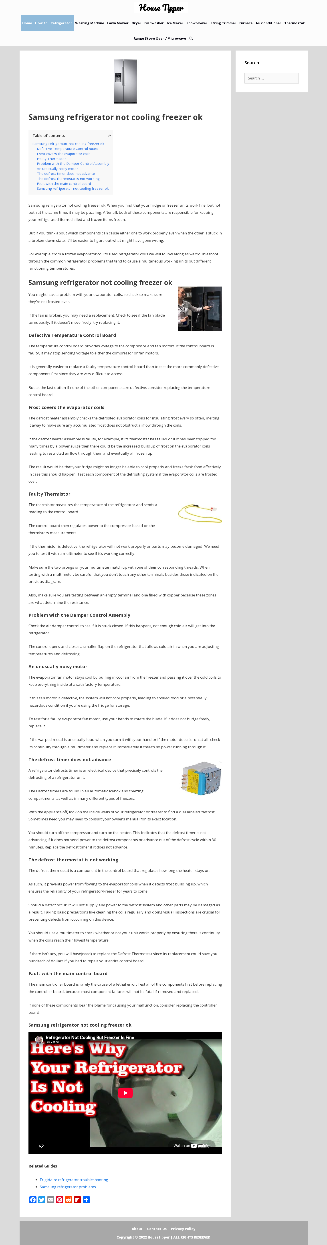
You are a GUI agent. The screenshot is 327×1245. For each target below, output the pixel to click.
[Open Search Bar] (191, 38)
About (137, 1229)
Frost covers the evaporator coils (63, 154)
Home (27, 23)
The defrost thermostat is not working (68, 179)
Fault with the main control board (64, 183)
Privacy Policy (183, 1229)
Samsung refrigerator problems (68, 1186)
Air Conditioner (268, 23)
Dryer (136, 23)
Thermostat (294, 23)
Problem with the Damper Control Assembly (73, 163)
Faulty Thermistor (51, 159)
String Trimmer (223, 23)
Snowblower (196, 23)
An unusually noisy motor (57, 169)
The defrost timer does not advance (66, 173)
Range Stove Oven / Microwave (160, 38)
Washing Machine (89, 23)
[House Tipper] (162, 7)
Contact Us (157, 1229)
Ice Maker (175, 23)
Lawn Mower (118, 23)
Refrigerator (61, 23)
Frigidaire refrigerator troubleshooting (74, 1179)
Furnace (245, 23)
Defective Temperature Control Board (67, 148)
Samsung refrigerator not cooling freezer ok (68, 144)
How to (41, 23)
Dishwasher (154, 23)
